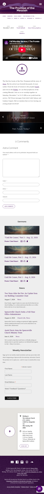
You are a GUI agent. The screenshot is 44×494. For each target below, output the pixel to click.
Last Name (8, 375)
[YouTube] (12, 462)
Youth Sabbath (21, 28)
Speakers (30, 18)
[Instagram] (22, 462)
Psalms (15, 89)
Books (22, 18)
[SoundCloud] (31, 462)
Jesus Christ (17, 16)
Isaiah (37, 87)
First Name (8, 368)
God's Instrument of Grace (23, 118)
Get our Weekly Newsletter (13, 486)
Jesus (4, 84)
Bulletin (22, 71)
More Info (24, 446)
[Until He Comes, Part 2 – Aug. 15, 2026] (22, 253)
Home (4, 16)
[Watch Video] (21, 241)
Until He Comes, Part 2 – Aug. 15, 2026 (20, 257)
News (19, 299)
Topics (9, 18)
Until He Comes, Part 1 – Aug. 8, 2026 (20, 277)
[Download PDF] (27, 241)
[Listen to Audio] (24, 241)
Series (16, 18)
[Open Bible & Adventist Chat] (39, 489)
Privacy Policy (34, 468)
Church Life (21, 318)
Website (5, 196)
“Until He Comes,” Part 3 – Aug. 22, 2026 (21, 237)
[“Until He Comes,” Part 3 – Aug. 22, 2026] (22, 233)
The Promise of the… (29, 16)
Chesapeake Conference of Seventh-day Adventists (18, 481)
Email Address (10, 382)
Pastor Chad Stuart (11, 241)
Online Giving (33, 486)
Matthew (22, 33)
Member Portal (25, 486)
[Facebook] (17, 462)
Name (5, 181)
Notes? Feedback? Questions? (15, 388)
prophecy (38, 28)
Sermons (9, 16)
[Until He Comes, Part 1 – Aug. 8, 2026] (22, 273)
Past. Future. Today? (21, 129)
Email (5, 188)
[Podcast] (27, 462)
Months (37, 18)
